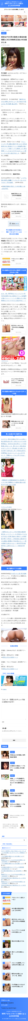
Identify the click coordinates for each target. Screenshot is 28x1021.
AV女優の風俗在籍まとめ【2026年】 (11, 871)
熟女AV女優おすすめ (18, 941)
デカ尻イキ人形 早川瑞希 (18, 573)
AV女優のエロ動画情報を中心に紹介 (14, 1011)
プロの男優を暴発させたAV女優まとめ (12, 856)
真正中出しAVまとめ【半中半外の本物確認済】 (18, 921)
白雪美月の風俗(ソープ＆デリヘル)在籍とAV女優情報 (17, 768)
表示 (17, 223)
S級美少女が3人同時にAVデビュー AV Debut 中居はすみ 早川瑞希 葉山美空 (13, 101)
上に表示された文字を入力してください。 (12, 731)
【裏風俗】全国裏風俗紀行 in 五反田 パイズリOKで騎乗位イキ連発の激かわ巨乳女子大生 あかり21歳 (13, 482)
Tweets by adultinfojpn (8, 1008)
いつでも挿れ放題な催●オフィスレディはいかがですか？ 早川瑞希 (14, 180)
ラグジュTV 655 (6, 507)
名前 (3, 722)
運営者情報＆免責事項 (7, 1003)
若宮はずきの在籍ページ (10, 657)
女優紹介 (5, 689)
